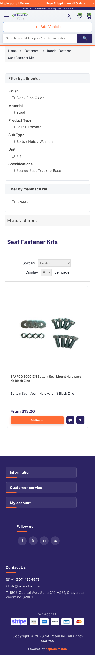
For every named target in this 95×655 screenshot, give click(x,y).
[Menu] (6, 16)
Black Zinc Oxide (30, 98)
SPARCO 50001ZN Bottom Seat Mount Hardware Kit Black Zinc (46, 379)
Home (12, 51)
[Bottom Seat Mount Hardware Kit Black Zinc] (47, 326)
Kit (18, 156)
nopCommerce (56, 649)
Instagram (55, 540)
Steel (20, 112)
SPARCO (23, 202)
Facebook (22, 541)
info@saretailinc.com (25, 586)
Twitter (33, 540)
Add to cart (37, 420)
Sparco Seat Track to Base (38, 170)
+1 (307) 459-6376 (25, 579)
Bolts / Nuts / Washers (34, 141)
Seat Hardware (28, 127)
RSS (44, 540)
